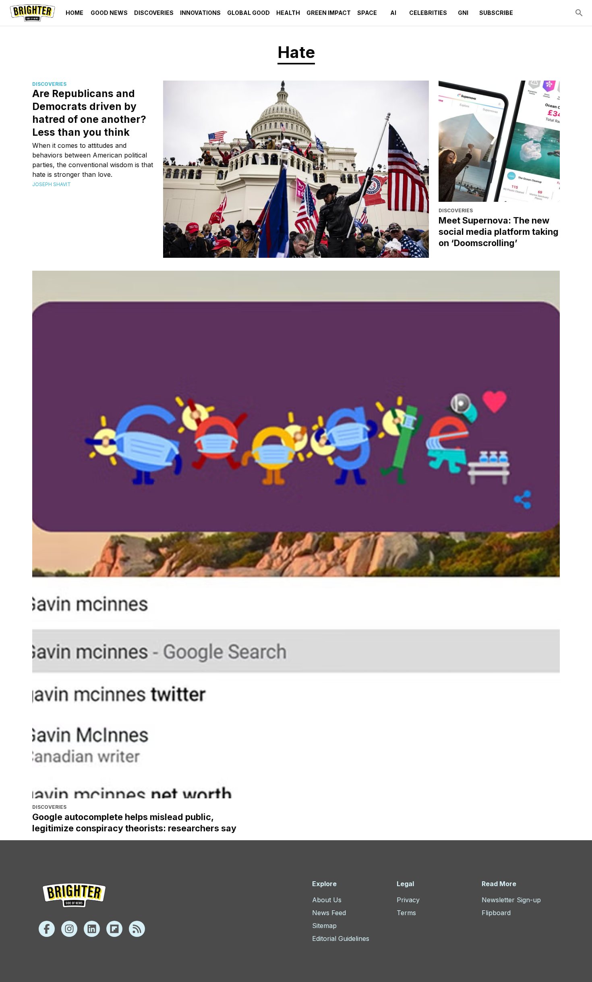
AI (393, 12)
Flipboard (496, 913)
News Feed (329, 913)
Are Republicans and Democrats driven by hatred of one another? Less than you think (89, 112)
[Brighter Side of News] (32, 13)
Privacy (408, 900)
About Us (327, 900)
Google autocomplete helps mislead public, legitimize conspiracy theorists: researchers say (134, 822)
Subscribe (496, 12)
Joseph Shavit (51, 184)
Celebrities (428, 12)
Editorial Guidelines (340, 938)
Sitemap (324, 926)
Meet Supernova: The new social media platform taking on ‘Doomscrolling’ (499, 231)
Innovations (200, 12)
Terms (406, 913)
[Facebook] (47, 929)
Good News (109, 12)
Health (288, 12)
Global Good (248, 12)
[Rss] (137, 929)
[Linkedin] (92, 929)
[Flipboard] (114, 929)
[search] (579, 13)
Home (74, 12)
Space (367, 12)
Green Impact (328, 12)
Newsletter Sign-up (511, 900)
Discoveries (154, 12)
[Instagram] (69, 929)
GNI (463, 12)
